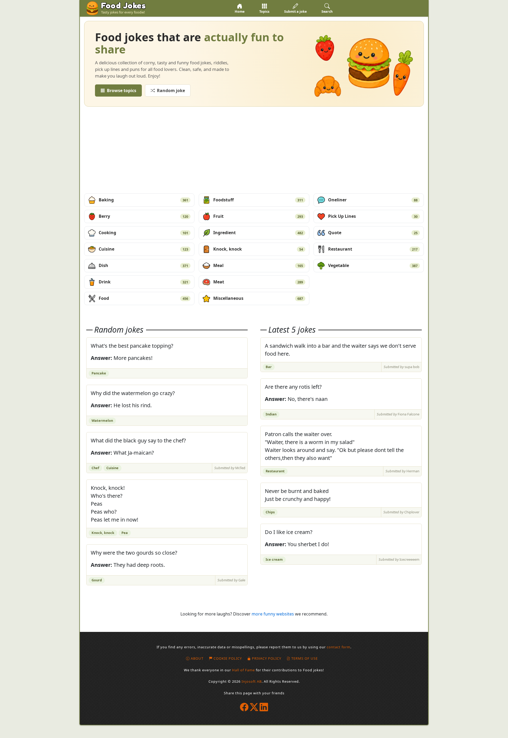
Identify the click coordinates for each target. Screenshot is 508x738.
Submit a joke (295, 11)
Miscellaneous (258, 298)
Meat (258, 282)
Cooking (143, 233)
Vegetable (373, 265)
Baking (143, 200)
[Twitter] (254, 707)
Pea (124, 532)
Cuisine (143, 249)
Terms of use (304, 658)
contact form (338, 647)
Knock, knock (258, 249)
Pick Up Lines (373, 216)
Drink (143, 282)
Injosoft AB (252, 681)
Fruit (258, 216)
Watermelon (102, 420)
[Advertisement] (254, 150)
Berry (143, 216)
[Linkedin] (264, 707)
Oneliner (373, 200)
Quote (373, 233)
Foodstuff (258, 200)
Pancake (99, 373)
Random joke (171, 90)
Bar (269, 366)
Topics (264, 11)
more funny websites (273, 614)
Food (143, 298)
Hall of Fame (243, 670)
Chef (95, 467)
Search (327, 11)
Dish (143, 265)
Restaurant (373, 249)
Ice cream (274, 559)
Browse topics (121, 90)
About (197, 658)
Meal (258, 265)
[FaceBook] (244, 707)
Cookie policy (228, 658)
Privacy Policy (266, 658)
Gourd (97, 580)
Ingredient (258, 233)
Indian (271, 414)
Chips (270, 512)
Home (239, 11)
